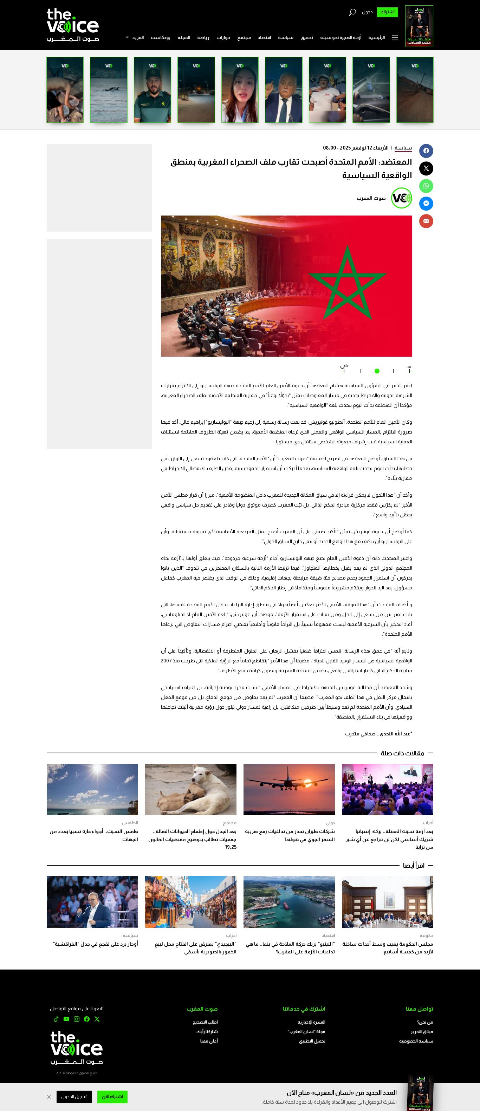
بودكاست (160, 37)
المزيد (138, 37)
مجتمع (244, 37)
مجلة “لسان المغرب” (306, 1031)
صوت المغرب (371, 198)
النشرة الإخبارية (311, 1022)
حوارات (223, 37)
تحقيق (306, 37)
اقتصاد (264, 37)
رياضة (203, 37)
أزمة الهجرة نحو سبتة (340, 37)
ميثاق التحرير (422, 1031)
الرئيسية (376, 37)
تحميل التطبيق (312, 1041)
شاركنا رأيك (207, 1031)
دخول (367, 11)
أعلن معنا (209, 1041)
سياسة (285, 37)
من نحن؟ (425, 1022)
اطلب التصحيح (205, 1022)
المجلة (183, 37)
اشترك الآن (112, 1096)
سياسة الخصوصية (416, 1041)
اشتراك (388, 11)
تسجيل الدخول (74, 1096)
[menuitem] (376, 37)
